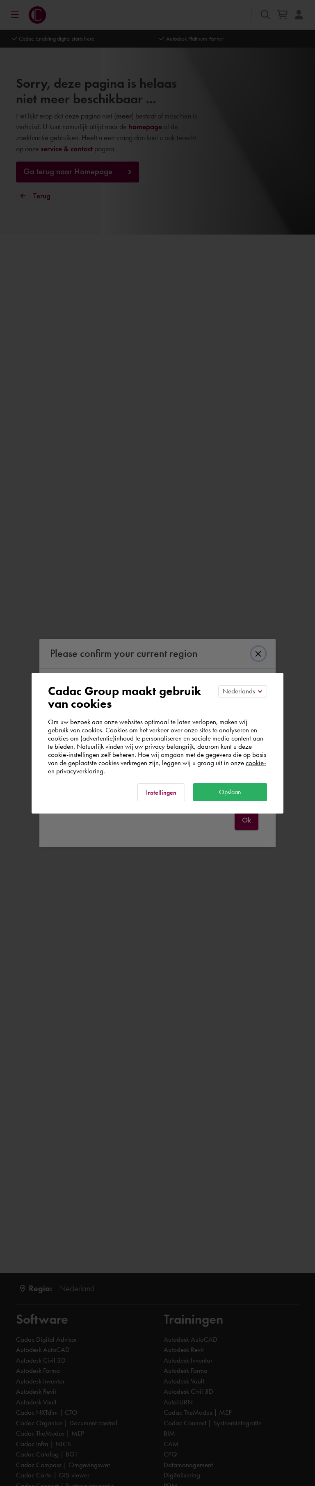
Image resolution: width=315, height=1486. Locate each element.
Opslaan (230, 792)
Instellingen (161, 792)
